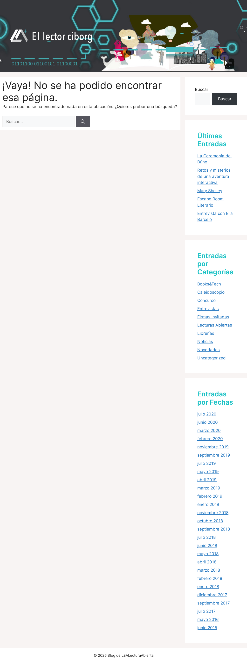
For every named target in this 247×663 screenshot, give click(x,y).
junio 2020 (207, 422)
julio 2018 (206, 537)
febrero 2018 (209, 578)
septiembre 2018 (213, 529)
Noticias (205, 341)
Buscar (201, 89)
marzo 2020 (209, 430)
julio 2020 (206, 414)
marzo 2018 (208, 570)
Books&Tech (209, 284)
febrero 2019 (209, 496)
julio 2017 (206, 611)
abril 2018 (206, 562)
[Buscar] (83, 122)
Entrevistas (208, 308)
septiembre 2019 (213, 455)
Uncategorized (211, 358)
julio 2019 (206, 463)
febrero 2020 (210, 438)
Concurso (206, 300)
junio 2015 (207, 627)
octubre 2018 (210, 520)
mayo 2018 (208, 553)
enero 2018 (208, 586)
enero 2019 (208, 504)
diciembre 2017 (212, 594)
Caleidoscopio (211, 292)
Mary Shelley (209, 190)
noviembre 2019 (213, 446)
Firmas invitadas (213, 316)
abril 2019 (207, 479)
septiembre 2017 (213, 603)
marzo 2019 (208, 488)
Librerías (205, 333)
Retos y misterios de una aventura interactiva (214, 176)
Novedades (208, 349)
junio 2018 (207, 545)
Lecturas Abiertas (214, 325)
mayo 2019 (208, 471)
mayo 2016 (208, 619)
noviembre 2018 (212, 512)
